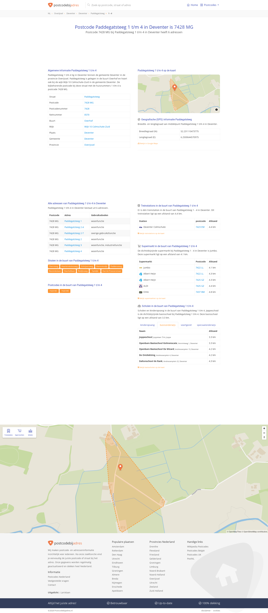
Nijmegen (117, 582)
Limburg (154, 566)
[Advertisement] (134, 48)
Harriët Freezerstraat (112, 271)
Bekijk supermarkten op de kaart (152, 298)
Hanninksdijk (101, 266)
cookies (216, 610)
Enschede (117, 586)
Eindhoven (117, 562)
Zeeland (154, 586)
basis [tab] (168, 324)
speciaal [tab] (206, 324)
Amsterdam (118, 546)
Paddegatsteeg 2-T (74, 233)
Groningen (117, 570)
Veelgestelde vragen (58, 580)
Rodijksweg (83, 271)
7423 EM (200, 226)
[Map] (179, 94)
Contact (52, 584)
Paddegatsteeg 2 (73, 239)
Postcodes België (196, 550)
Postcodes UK (194, 554)
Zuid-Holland (156, 590)
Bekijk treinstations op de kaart (151, 233)
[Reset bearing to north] (264, 437)
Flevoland (154, 550)
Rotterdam (117, 550)
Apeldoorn (117, 590)
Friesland (154, 554)
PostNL (190, 558)
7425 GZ (200, 279)
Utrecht (116, 558)
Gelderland (155, 558)
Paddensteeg (116, 266)
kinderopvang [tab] (147, 324)
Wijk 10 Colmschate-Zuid (97, 126)
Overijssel (89, 144)
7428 (86, 108)
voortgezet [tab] (186, 324)
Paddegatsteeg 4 (73, 251)
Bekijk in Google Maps (149, 143)
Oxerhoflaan (69, 271)
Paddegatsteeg (92, 96)
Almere (115, 574)
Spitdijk (95, 271)
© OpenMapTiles (234, 531)
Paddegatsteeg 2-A (74, 227)
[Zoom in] (264, 428)
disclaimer (206, 610)
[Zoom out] (264, 433)
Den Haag (117, 554)
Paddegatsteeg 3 (73, 245)
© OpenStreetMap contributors (254, 531)
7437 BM (200, 291)
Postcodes (210, 5)
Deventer (89, 132)
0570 (86, 114)
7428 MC (53, 291)
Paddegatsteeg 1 (73, 221)
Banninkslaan (55, 271)
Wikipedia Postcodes (197, 546)
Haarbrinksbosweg (69, 266)
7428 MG (183, 27)
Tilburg (115, 566)
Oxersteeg (53, 266)
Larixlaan (65, 592)
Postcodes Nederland (59, 576)
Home (194, 5)
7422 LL (199, 267)
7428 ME (65, 291)
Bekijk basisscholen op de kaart (152, 367)
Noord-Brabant (157, 570)
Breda (115, 578)
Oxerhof (88, 120)
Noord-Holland (157, 574)
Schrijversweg (87, 266)
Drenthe (154, 546)
